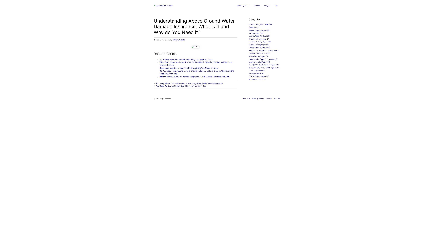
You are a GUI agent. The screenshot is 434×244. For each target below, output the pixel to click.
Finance (254, 47)
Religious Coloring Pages (259, 62)
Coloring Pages (243, 6)
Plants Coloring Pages (258, 59)
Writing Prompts (257, 79)
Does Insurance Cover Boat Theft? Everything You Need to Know (188, 68)
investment (255, 53)
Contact (269, 99)
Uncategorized (256, 73)
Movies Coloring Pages (259, 56)
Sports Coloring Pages (269, 65)
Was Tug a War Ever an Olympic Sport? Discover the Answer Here (181, 86)
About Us (246, 99)
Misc (266, 53)
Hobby (253, 50)
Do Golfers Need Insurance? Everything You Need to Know (186, 59)
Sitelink (277, 99)
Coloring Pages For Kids (259, 36)
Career (253, 27)
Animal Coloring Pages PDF (260, 24)
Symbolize (254, 68)
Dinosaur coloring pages (259, 39)
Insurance (273, 50)
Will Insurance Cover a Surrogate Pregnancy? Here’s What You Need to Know (194, 77)
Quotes (257, 6)
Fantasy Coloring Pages (259, 45)
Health (265, 47)
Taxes (265, 68)
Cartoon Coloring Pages (259, 30)
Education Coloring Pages (260, 42)
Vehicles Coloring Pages (259, 76)
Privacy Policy (258, 99)
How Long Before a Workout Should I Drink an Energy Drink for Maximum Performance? (189, 83)
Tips (276, 6)
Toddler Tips (257, 71)
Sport (253, 65)
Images (267, 6)
